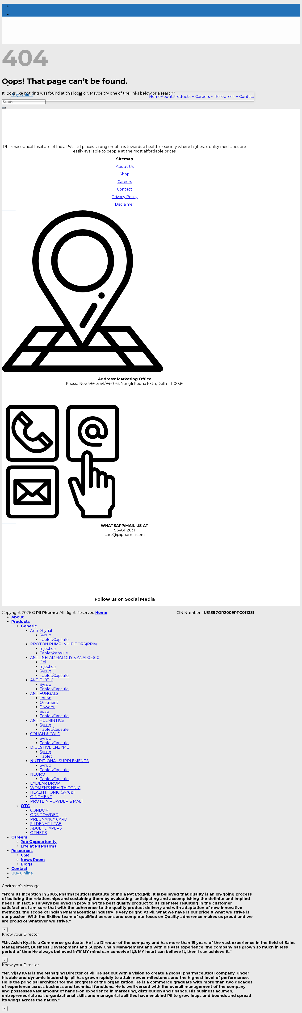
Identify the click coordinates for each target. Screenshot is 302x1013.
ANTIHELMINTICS (47, 720)
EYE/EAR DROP (45, 783)
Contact (124, 189)
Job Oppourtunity (39, 841)
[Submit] (4, 108)
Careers (124, 181)
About (17, 617)
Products (20, 621)
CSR (25, 855)
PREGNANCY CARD (48, 819)
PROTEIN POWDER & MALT (57, 801)
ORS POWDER (44, 815)
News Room (33, 859)
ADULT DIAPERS (46, 828)
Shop (125, 174)
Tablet (46, 756)
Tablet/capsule (54, 653)
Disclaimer (124, 204)
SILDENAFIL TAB (46, 824)
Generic (29, 626)
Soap (44, 711)
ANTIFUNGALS (44, 693)
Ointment (49, 702)
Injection (48, 648)
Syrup (45, 635)
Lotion (45, 698)
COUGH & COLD (45, 734)
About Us (125, 166)
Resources (22, 850)
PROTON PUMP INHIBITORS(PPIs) (63, 644)
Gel (43, 662)
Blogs (26, 864)
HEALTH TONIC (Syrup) (52, 792)
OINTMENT (41, 797)
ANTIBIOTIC (41, 680)
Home (101, 612)
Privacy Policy (125, 197)
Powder (47, 707)
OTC (25, 806)
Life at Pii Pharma (39, 846)
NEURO (37, 774)
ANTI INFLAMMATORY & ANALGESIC (64, 657)
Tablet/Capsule (54, 639)
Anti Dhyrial (41, 630)
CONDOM (39, 810)
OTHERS (38, 832)
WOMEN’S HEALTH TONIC (55, 788)
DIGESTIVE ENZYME (49, 747)
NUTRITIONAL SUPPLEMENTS (59, 761)
